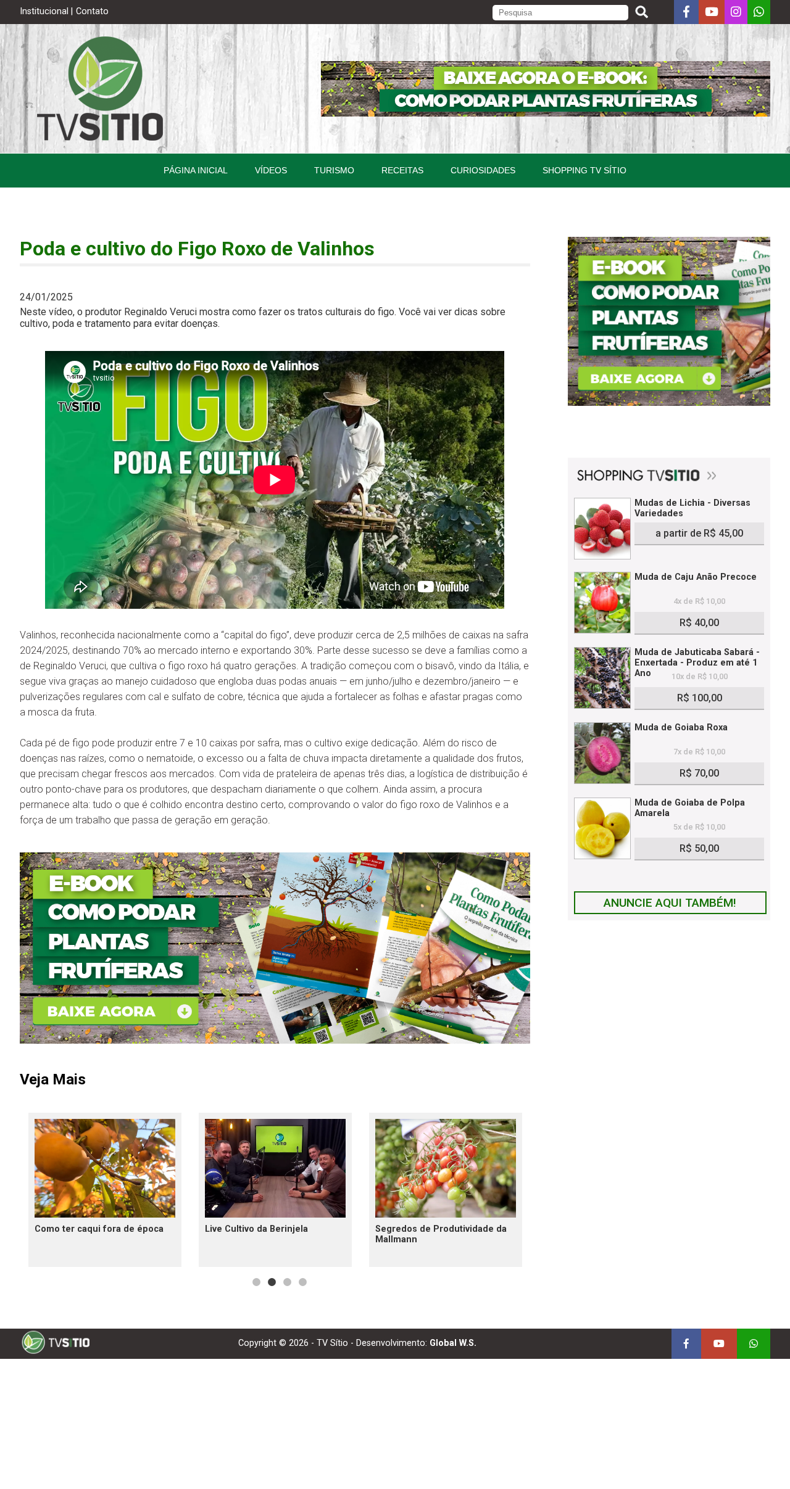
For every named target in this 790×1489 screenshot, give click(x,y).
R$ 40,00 (699, 623)
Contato (92, 11)
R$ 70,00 (699, 773)
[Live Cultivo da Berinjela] (275, 1168)
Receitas (402, 170)
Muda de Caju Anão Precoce (695, 577)
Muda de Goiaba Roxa (681, 727)
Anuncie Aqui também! (670, 903)
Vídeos (271, 170)
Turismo (334, 170)
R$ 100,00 (699, 698)
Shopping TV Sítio (584, 170)
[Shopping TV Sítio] (669, 478)
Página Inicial (196, 170)
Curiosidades (483, 170)
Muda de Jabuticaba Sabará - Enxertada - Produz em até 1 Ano (697, 663)
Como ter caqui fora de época (99, 1229)
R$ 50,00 (699, 848)
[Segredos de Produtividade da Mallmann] (445, 1168)
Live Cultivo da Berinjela (256, 1229)
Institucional (44, 11)
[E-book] (545, 113)
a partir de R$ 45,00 (699, 533)
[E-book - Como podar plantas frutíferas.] (275, 1040)
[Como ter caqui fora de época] (105, 1168)
